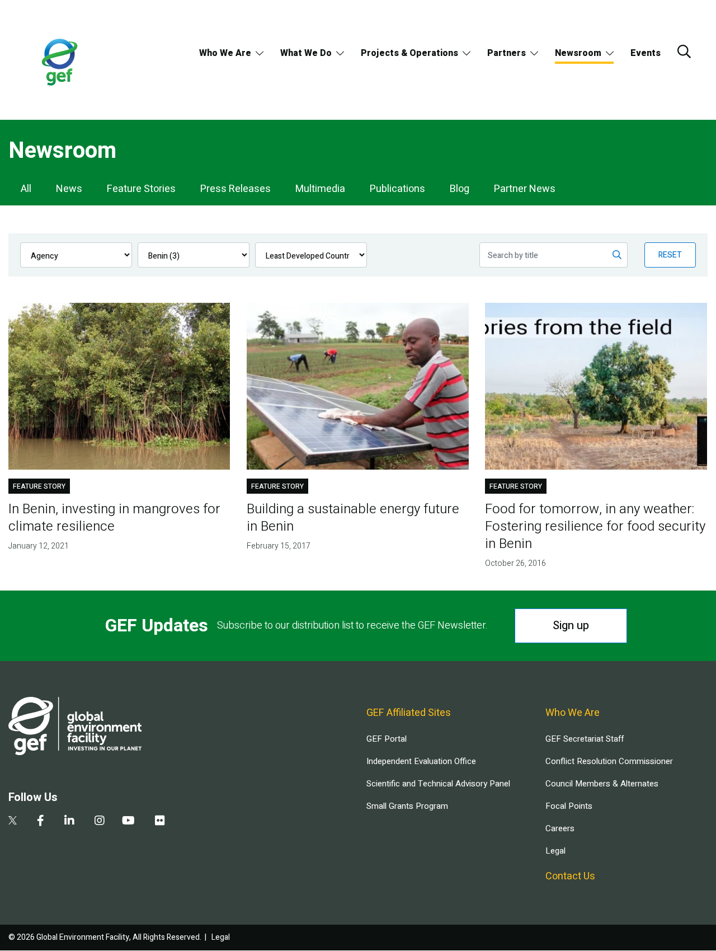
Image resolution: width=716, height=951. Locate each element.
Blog (459, 188)
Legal (555, 851)
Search (684, 51)
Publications (397, 188)
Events (645, 53)
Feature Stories (141, 188)
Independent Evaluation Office (421, 761)
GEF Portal (386, 739)
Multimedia (320, 188)
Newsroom (578, 53)
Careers (559, 828)
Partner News (524, 188)
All (26, 188)
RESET (670, 255)
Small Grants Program (407, 806)
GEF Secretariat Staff (584, 739)
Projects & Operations (409, 53)
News (69, 188)
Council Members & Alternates (601, 783)
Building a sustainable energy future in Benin (353, 517)
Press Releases (235, 188)
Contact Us (570, 876)
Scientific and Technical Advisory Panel (438, 783)
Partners (506, 53)
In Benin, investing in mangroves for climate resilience (114, 517)
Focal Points (568, 806)
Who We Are (225, 53)
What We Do (306, 53)
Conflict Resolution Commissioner (609, 761)
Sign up (571, 625)
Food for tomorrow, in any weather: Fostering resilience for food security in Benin (595, 526)
